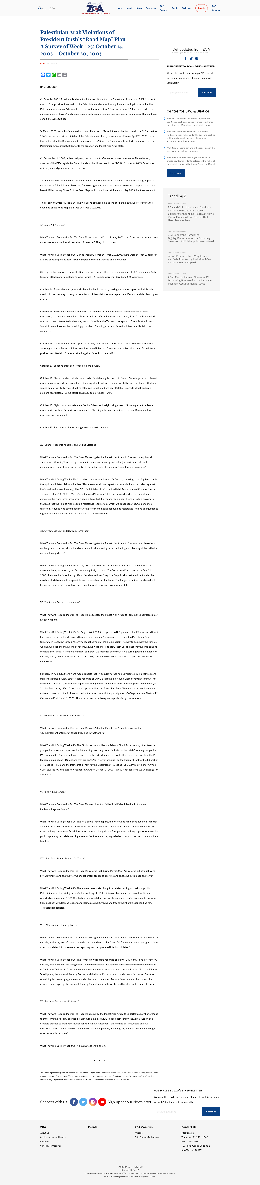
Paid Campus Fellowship (147, 1137)
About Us (44, 1132)
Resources (151, 8)
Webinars (186, 8)
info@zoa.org (187, 1132)
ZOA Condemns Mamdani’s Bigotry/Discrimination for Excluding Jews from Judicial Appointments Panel (191, 238)
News (139, 8)
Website (139, 1132)
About (129, 8)
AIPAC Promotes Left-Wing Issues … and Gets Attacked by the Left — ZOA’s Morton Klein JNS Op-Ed (189, 259)
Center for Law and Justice (53, 1137)
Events (175, 8)
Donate (201, 8)
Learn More (176, 173)
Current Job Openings (50, 1145)
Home (119, 8)
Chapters (44, 1141)
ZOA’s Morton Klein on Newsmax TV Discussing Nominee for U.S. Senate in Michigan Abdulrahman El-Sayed (190, 280)
